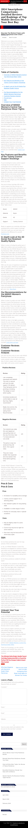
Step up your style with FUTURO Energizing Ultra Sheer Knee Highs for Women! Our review (20, 671)
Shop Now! (13, 289)
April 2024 (5, 795)
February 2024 (7, 803)
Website (3, 719)
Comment (4, 687)
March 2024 (6, 799)
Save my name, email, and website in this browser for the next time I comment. (12, 728)
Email (3, 713)
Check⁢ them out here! (12, 342)
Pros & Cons (7, 98)
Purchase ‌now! (5, 234)
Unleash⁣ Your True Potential (12, 102)
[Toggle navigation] (5, 27)
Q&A (5, 100)
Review (2, 664)
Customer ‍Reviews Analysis (12, 96)
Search (24, 744)
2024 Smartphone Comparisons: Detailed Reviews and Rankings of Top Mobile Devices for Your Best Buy (14, 16)
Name (3, 707)
